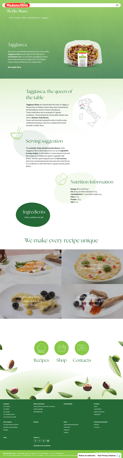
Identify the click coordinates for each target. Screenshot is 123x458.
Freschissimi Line (34, 18)
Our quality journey (9, 414)
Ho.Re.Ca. (97, 427)
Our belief (6, 409)
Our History (6, 406)
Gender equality (38, 409)
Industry (96, 424)
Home (11, 18)
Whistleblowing (38, 412)
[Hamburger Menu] (117, 5)
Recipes (41, 360)
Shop (61, 360)
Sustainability (68, 404)
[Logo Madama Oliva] (17, 5)
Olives (24, 18)
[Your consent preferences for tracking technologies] (119, 456)
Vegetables (97, 414)
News (65, 422)
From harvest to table (9, 417)
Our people (6, 412)
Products (18, 18)
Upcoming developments (71, 424)
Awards (66, 432)
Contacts (82, 360)
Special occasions (99, 412)
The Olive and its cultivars (10, 424)
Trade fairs (67, 427)
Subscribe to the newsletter (42, 446)
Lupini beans (97, 409)
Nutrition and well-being (10, 427)
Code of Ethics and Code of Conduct (44, 406)
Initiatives (66, 430)
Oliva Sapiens (7, 422)
